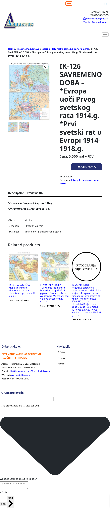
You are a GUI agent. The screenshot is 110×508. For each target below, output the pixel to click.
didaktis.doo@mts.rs (19, 371)
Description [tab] (16, 193)
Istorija (46, 48)
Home (11, 48)
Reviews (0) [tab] (35, 193)
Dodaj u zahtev (86, 167)
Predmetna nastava (28, 48)
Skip (3, 503)
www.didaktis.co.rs (20, 374)
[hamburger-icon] (68, 3)
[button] (45, 66)
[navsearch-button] (106, 4)
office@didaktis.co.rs (40, 371)
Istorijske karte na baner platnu (70, 48)
